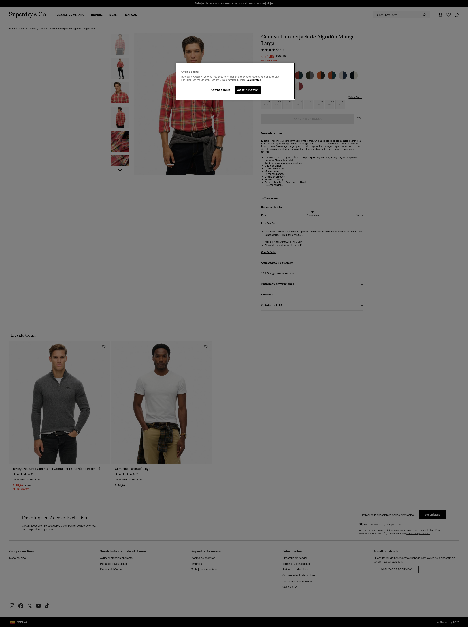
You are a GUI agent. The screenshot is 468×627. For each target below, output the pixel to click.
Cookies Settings (220, 90)
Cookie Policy (254, 80)
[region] (235, 81)
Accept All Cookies (247, 90)
